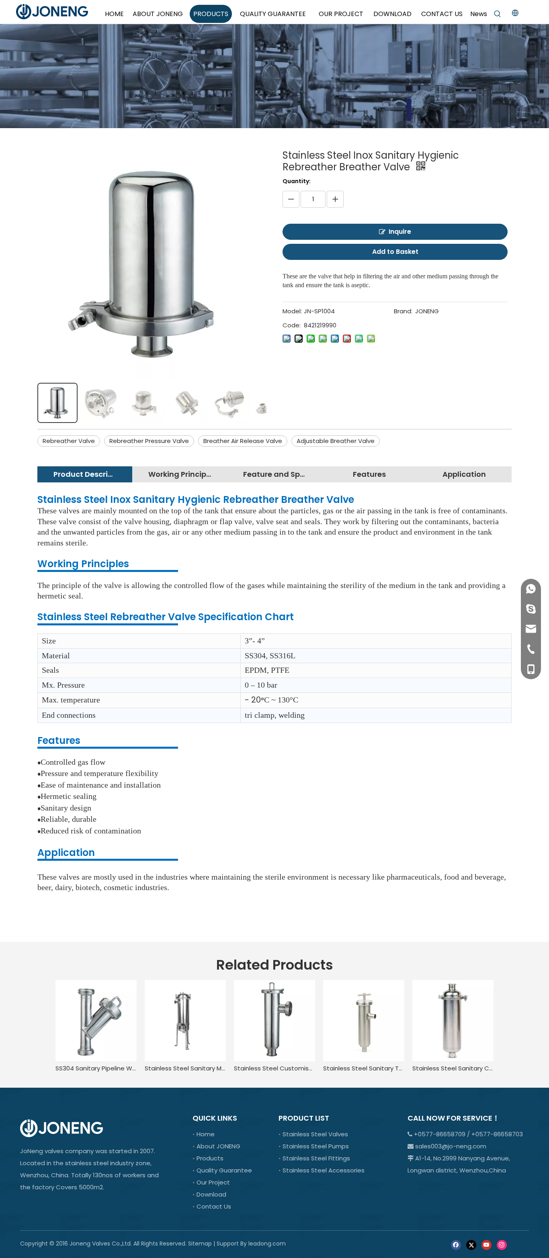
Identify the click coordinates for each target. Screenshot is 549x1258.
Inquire (400, 231)
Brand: (403, 311)
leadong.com (267, 1244)
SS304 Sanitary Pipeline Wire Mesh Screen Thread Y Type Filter (96, 1068)
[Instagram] (502, 1244)
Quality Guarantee (224, 1170)
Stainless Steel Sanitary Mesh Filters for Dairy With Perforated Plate (185, 1068)
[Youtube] (486, 1244)
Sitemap (200, 1244)
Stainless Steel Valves (315, 1134)
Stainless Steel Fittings (316, 1158)
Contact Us (214, 1206)
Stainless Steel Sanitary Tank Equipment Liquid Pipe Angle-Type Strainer (363, 1068)
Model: (292, 311)
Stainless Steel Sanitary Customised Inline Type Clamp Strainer (453, 1068)
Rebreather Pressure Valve (149, 441)
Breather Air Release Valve (242, 441)
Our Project (213, 1182)
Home (206, 1134)
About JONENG (218, 1146)
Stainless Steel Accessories (324, 1170)
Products (210, 1158)
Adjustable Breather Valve (336, 441)
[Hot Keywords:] (497, 14)
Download (211, 1194)
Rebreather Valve (69, 441)
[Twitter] (471, 1244)
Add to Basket (395, 251)
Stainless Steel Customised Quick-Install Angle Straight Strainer (274, 1068)
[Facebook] (456, 1244)
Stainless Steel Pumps (316, 1146)
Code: (292, 325)
